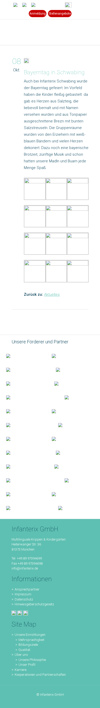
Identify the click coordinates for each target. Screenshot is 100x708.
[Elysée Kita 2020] (71, 383)
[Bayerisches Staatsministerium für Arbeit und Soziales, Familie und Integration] (68, 355)
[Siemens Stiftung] (29, 397)
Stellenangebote (60, 13)
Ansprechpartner (27, 589)
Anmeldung (37, 13)
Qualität (24, 650)
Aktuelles (52, 294)
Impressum (23, 594)
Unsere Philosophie (32, 660)
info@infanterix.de (25, 568)
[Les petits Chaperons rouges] (68, 411)
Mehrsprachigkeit (31, 640)
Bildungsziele (28, 645)
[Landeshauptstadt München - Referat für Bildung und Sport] (25, 369)
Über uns (21, 655)
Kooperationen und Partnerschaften (40, 675)
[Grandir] (26, 424)
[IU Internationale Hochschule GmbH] (24, 383)
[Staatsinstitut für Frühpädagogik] (72, 369)
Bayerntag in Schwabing (54, 72)
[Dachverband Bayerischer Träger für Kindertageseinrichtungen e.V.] (68, 424)
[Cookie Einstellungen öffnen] (9, 701)
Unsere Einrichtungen (30, 635)
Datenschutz (24, 599)
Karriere (20, 670)
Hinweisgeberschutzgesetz (34, 604)
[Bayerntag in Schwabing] (26, 61)
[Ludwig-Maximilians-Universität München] (22, 411)
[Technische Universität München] (76, 397)
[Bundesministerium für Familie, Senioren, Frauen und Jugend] (22, 355)
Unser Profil (26, 665)
